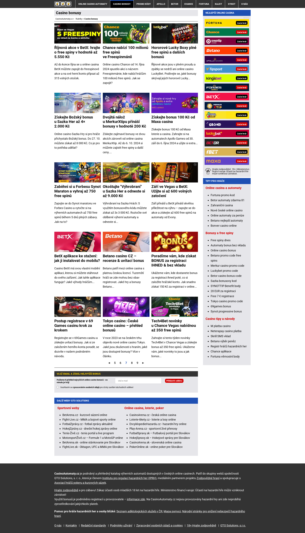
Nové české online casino (227, 210)
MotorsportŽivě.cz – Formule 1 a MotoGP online (92, 437)
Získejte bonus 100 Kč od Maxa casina (173, 119)
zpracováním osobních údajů (86, 387)
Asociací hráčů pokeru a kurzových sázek (80, 482)
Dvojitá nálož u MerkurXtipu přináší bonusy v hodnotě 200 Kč (124, 122)
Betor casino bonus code (226, 275)
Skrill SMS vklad (221, 336)
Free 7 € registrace (222, 296)
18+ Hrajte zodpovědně (201, 525)
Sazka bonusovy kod (224, 281)
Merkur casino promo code (227, 265)
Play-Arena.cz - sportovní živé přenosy (153, 428)
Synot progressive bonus (226, 311)
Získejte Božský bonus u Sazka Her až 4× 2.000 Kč (73, 122)
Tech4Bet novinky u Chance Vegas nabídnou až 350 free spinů (173, 325)
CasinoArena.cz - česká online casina (152, 415)
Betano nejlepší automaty (227, 220)
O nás (244, 4)
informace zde (136, 499)
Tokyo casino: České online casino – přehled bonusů (123, 325)
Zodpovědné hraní (208, 478)
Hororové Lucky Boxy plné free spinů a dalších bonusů (173, 52)
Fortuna (204, 4)
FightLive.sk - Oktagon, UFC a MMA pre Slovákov (93, 447)
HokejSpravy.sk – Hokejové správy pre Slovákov (159, 437)
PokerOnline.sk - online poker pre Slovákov (156, 447)
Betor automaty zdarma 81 (227, 200)
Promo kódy (143, 4)
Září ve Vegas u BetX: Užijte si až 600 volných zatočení (171, 191)
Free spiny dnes (220, 240)
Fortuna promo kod (223, 195)
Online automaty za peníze (227, 215)
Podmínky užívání (121, 525)
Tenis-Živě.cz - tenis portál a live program (88, 433)
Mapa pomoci (172, 511)
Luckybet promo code (224, 270)
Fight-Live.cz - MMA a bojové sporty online (89, 419)
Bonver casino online (224, 225)
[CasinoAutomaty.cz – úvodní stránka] (62, 4)
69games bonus (221, 306)
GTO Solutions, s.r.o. (233, 525)
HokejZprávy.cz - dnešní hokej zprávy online (89, 428)
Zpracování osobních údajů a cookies (159, 525)
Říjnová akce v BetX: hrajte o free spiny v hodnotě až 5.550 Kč (77, 52)
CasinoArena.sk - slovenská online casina (155, 442)
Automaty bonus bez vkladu (228, 245)
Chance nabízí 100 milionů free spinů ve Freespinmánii (125, 52)
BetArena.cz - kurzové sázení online (84, 415)
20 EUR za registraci (223, 291)
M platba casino (221, 326)
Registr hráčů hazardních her (229, 346)
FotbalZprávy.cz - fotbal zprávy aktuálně (87, 424)
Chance (188, 4)
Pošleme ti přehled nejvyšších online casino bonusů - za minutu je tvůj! (82, 381)
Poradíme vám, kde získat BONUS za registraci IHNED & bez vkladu (173, 260)
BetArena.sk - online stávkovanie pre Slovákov (91, 442)
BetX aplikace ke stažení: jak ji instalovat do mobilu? (77, 258)
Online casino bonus (223, 250)
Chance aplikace (221, 351)
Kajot (218, 4)
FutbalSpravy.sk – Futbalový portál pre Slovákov (159, 433)
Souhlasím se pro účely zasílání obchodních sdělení (96, 387)
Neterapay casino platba (226, 331)
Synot (231, 4)
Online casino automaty (92, 4)
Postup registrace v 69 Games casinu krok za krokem (73, 325)
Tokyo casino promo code (227, 301)
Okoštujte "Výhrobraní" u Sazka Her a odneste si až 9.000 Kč (124, 191)
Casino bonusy (122, 4)
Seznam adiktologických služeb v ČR (139, 511)
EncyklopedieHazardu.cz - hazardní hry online (157, 424)
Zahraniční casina (222, 205)
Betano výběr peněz (223, 341)
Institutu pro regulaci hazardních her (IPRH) (129, 478)
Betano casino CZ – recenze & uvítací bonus (123, 258)
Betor (174, 4)
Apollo (161, 4)
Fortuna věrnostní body (225, 356)
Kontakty (71, 525)
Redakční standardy (93, 525)
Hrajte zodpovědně (66, 490)
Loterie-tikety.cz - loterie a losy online (152, 419)
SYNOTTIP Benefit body (226, 286)
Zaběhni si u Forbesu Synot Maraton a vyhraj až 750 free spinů (77, 191)
